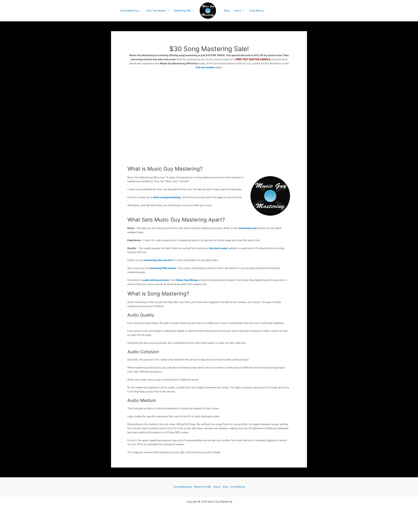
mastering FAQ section (162, 268)
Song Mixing (256, 10)
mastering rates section (158, 260)
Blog (226, 10)
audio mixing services (156, 280)
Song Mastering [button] (129, 10)
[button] (139, 10)
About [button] (237, 10)
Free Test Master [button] (156, 10)
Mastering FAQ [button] (182, 10)
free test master (205, 67)
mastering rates (247, 228)
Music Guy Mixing (186, 280)
